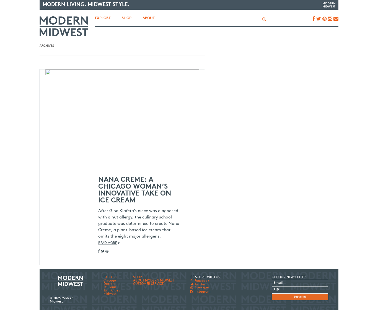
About (149, 18)
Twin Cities (111, 290)
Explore (103, 18)
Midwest (109, 294)
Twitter (200, 284)
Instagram (202, 291)
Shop (126, 18)
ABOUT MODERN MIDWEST (153, 280)
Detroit (109, 284)
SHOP (137, 277)
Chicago (109, 280)
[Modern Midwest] (64, 26)
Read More (107, 243)
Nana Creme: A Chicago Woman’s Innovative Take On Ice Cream (134, 190)
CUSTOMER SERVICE (148, 284)
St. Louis (109, 287)
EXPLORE (110, 277)
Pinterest (201, 288)
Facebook (201, 281)
